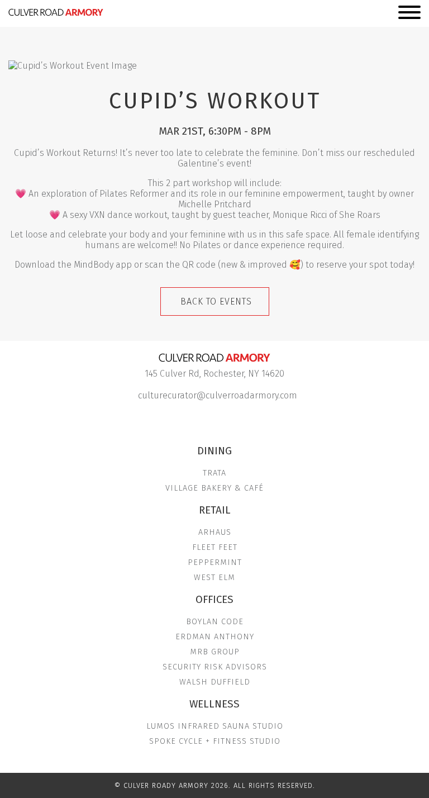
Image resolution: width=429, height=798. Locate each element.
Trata (214, 473)
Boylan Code (215, 621)
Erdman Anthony (214, 637)
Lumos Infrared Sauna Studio (214, 726)
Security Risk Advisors (215, 667)
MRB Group (215, 652)
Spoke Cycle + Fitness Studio (214, 741)
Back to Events (216, 301)
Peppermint (215, 562)
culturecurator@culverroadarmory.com (217, 395)
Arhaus (214, 532)
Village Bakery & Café (214, 488)
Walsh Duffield (214, 682)
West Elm (214, 577)
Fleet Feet (214, 547)
